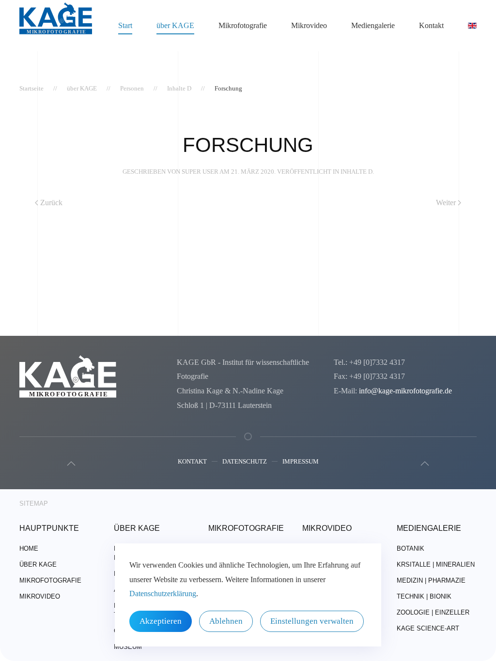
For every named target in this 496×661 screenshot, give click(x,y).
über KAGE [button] (175, 25)
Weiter (446, 202)
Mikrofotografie (50, 580)
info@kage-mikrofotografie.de (405, 391)
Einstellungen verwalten (312, 621)
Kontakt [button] (431, 25)
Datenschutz (244, 461)
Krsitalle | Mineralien (436, 564)
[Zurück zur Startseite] (55, 25)
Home (28, 548)
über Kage (38, 564)
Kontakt (192, 461)
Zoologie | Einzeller (433, 612)
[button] (71, 463)
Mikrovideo (309, 25)
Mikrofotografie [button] (242, 25)
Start (125, 25)
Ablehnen (226, 621)
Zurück (51, 202)
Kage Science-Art (428, 628)
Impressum (300, 461)
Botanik (410, 548)
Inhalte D (356, 171)
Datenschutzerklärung (162, 593)
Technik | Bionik (424, 596)
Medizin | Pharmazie (431, 580)
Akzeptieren (161, 621)
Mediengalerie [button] (373, 25)
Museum (128, 646)
